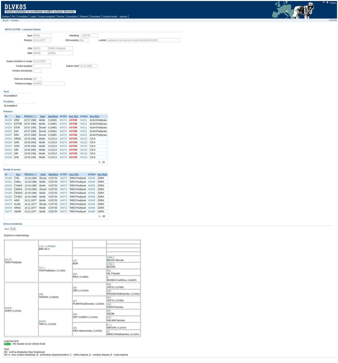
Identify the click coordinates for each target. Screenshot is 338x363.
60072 (63, 178)
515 (109, 317)
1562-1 (111, 264)
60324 (8, 123)
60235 (8, 153)
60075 (8, 200)
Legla (33, 16)
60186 (8, 189)
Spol (42, 116)
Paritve (61, 16)
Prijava (333, 3)
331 (109, 270)
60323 (8, 120)
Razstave (95, 16)
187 (75, 260)
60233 (8, 142)
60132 (83, 138)
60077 (8, 211)
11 (108, 331)
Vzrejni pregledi (46, 16)
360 (75, 287)
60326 (8, 127)
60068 (91, 178)
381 (75, 328)
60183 (8, 185)
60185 (8, 178)
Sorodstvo (72, 16)
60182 (8, 196)
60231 (8, 149)
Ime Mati (94, 116)
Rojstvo (28, 116)
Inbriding (53, 116)
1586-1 (111, 257)
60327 (8, 135)
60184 (8, 193)
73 (40, 267)
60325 (8, 131)
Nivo (6, 229)
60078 (8, 208)
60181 (8, 182)
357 (75, 301)
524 (109, 291)
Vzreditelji (22, 16)
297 (109, 311)
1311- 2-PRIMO (47, 246)
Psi (13, 16)
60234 (8, 138)
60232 (8, 146)
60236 (8, 157)
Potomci (84, 16)
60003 (42, 321)
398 (41, 294)
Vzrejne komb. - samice (114, 16)
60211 (83, 120)
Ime (18, 116)
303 (109, 304)
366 (75, 274)
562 (109, 284)
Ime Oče (73, 116)
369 (75, 314)
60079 (8, 204)
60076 (63, 120)
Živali (5, 20)
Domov (6, 16)
